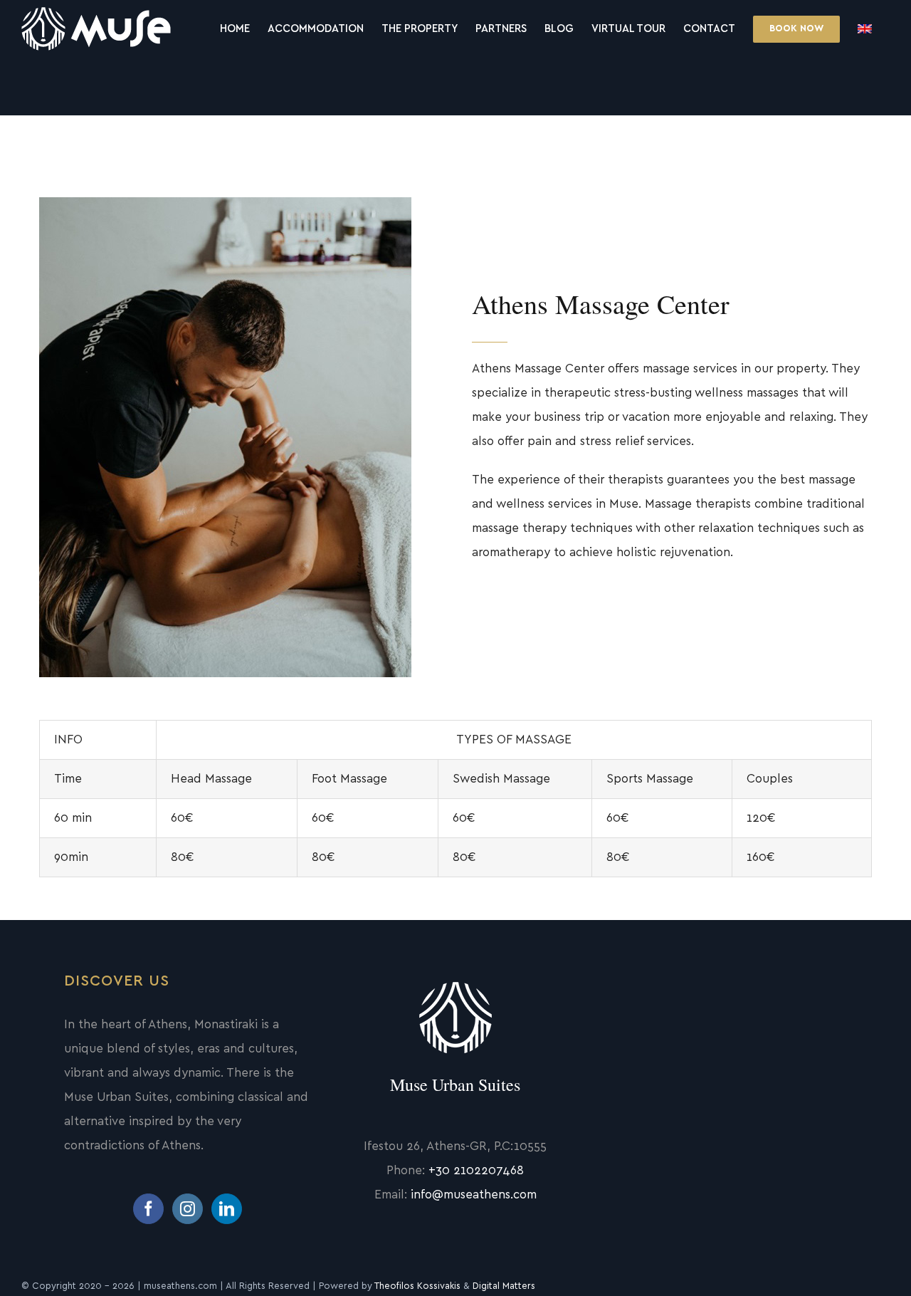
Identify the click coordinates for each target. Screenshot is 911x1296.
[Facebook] (148, 1208)
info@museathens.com (474, 1194)
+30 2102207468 (476, 1170)
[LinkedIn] (226, 1208)
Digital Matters (504, 1286)
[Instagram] (187, 1208)
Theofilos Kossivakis (417, 1286)
